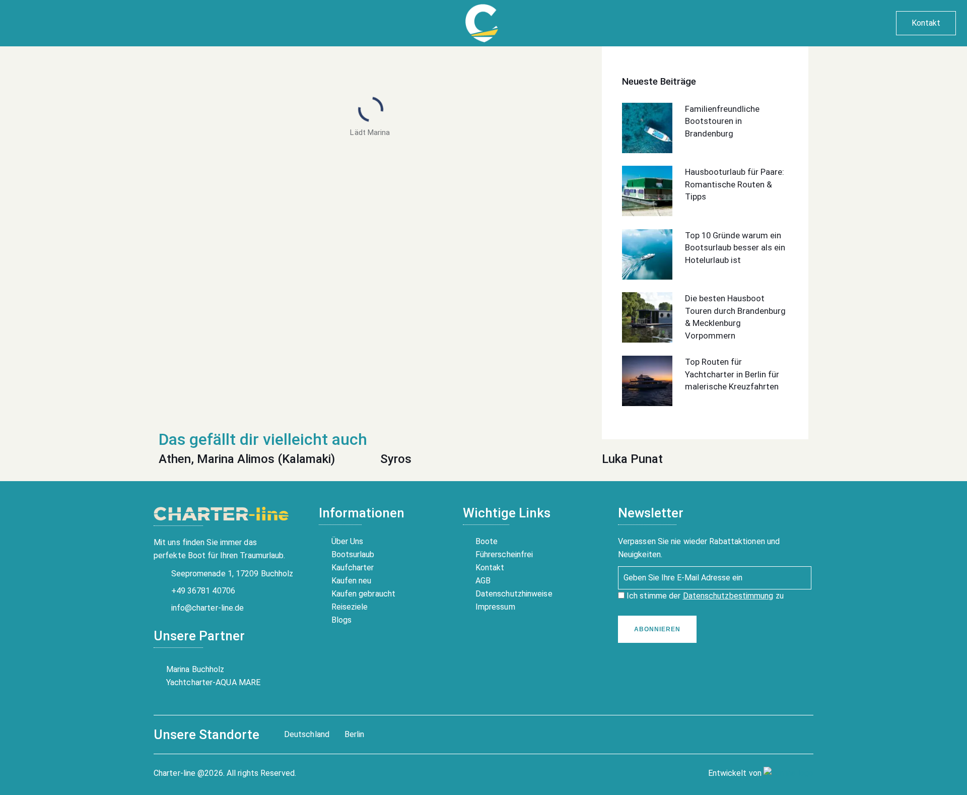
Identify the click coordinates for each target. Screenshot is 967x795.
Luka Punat (632, 459)
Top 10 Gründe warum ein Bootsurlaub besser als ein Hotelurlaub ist (735, 247)
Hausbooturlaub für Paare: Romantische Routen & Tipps (734, 184)
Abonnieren (657, 629)
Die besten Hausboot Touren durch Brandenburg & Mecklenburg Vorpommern (735, 317)
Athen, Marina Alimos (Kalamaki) (247, 459)
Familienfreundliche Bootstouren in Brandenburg (722, 121)
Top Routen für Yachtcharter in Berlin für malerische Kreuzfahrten (732, 374)
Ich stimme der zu (704, 596)
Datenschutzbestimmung (728, 596)
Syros (395, 459)
